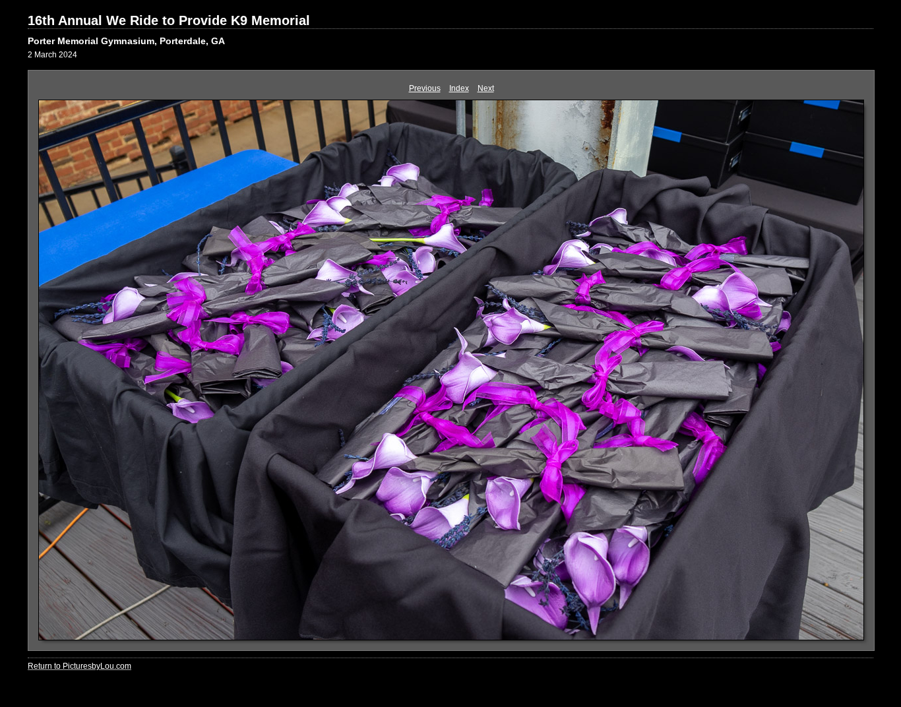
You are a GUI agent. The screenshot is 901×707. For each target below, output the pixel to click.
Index (459, 88)
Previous (425, 88)
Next (486, 88)
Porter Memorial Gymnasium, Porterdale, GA (126, 41)
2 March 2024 (52, 54)
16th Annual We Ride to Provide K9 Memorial (169, 20)
